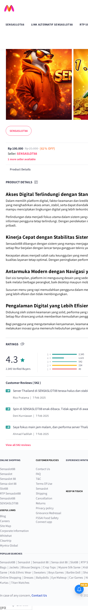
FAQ (38, 474)
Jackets (14, 567)
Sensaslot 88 (8, 479)
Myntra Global (9, 545)
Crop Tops (49, 567)
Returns (40, 503)
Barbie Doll (73, 572)
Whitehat (6, 536)
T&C (38, 479)
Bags (3, 567)
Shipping (41, 493)
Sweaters (40, 572)
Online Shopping (10, 577)
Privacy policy (45, 508)
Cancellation (44, 498)
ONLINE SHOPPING (10, 460)
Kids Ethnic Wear (20, 572)
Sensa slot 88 (8, 484)
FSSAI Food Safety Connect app (47, 520)
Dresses (28, 577)
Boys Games (56, 572)
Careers (5, 521)
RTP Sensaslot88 (10, 493)
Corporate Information (14, 531)
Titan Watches (20, 582)
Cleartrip (5, 540)
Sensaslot (6, 474)
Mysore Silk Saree (69, 567)
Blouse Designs (30, 567)
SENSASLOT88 (9, 503)
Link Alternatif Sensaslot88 (52, 24)
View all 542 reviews (18, 445)
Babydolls (42, 577)
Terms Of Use (44, 484)
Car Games (76, 577)
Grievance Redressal (48, 513)
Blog (3, 516)
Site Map (5, 526)
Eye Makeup (59, 577)
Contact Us (43, 469)
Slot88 (4, 488)
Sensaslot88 (15, 24)
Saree (3, 572)
